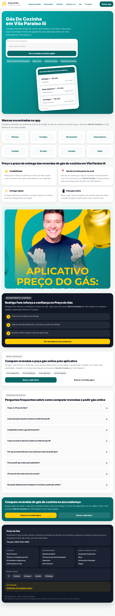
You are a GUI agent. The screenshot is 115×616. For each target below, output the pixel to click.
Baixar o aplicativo (31, 380)
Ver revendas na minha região (42, 53)
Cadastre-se (71, 4)
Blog (80, 557)
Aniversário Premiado (86, 560)
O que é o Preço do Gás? (17, 408)
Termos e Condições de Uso (17, 557)
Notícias (59, 4)
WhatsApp (49, 576)
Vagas (80, 564)
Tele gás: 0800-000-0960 (18, 542)
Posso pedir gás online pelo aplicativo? (23, 463)
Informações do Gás (14, 564)
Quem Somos (12, 554)
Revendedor (48, 4)
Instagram (27, 576)
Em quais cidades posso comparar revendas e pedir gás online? (34, 485)
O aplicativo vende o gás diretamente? (23, 430)
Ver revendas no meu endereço (57, 341)
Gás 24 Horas (47, 564)
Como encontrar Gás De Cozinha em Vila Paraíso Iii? (29, 441)
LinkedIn (38, 576)
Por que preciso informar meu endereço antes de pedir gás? (32, 452)
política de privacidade (39, 599)
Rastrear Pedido (35, 4)
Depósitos (46, 560)
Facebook (17, 576)
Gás (80, 4)
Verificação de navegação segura (19, 588)
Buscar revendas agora (84, 380)
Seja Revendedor (48, 554)
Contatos (88, 4)
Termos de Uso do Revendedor (54, 557)
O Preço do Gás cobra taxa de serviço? (23, 474)
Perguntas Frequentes (86, 554)
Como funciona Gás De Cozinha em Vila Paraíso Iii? (28, 419)
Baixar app (106, 4)
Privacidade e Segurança (16, 560)
